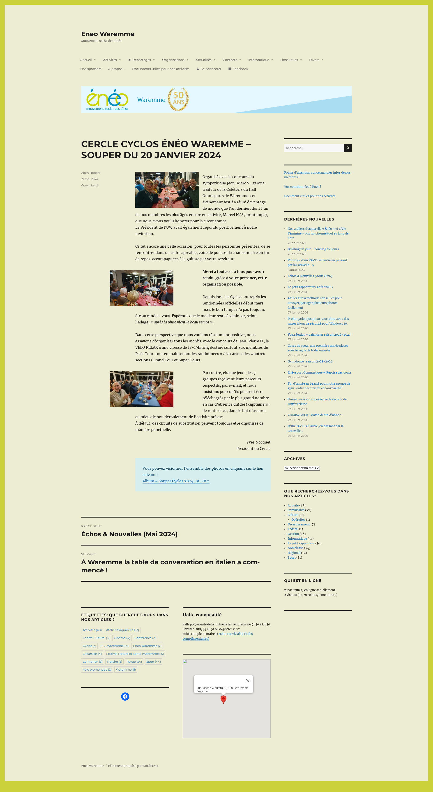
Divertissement (299, 524)
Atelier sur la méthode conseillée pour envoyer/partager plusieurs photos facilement (315, 303)
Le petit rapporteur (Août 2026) (310, 287)
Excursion (92, 653)
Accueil (86, 60)
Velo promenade (97, 669)
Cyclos (89, 646)
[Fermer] (247, 680)
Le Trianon (92, 661)
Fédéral (293, 529)
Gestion (293, 534)
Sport (153, 661)
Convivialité (90, 185)
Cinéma (122, 638)
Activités (110, 60)
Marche (114, 661)
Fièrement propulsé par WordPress (133, 766)
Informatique (297, 539)
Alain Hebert (90, 172)
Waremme (126, 669)
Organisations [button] (173, 60)
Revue (134, 661)
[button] (223, 699)
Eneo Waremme (107, 34)
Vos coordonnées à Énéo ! (302, 187)
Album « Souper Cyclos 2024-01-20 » (176, 481)
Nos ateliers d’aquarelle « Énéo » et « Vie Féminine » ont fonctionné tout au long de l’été (318, 233)
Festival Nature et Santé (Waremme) (135, 653)
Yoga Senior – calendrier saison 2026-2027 (319, 335)
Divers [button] (314, 60)
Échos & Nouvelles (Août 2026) (310, 276)
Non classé (295, 548)
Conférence (145, 638)
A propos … (116, 69)
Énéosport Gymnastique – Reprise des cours (320, 372)
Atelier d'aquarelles (122, 630)
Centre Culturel (96, 638)
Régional (294, 553)
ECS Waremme (115, 646)
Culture (293, 515)
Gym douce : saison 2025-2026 (310, 361)
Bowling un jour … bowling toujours (313, 249)
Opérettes (298, 520)
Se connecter (211, 69)
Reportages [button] (142, 60)
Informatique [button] (258, 60)
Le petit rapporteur (301, 543)
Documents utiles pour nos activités (160, 69)
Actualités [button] (204, 60)
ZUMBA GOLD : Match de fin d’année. (315, 415)
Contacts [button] (230, 60)
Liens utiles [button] (289, 60)
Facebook (240, 69)
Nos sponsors (90, 69)
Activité (293, 505)
